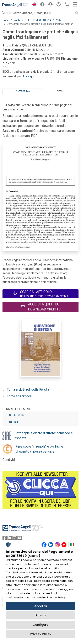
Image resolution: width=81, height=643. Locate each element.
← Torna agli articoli (17, 396)
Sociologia (16, 415)
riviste (17, 20)
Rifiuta (41, 615)
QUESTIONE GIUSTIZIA (38, 20)
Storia (13, 422)
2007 (58, 20)
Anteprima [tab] (23, 91)
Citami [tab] (61, 91)
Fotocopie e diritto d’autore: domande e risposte (44, 435)
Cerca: (6, 13)
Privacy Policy (40, 634)
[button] (33, 5)
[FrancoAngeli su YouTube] (19, 539)
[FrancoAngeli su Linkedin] (9, 539)
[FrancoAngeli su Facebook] (4, 539)
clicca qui (28, 76)
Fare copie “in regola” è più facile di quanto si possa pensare (39, 448)
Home (5, 20)
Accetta (40, 606)
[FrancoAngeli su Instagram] (14, 539)
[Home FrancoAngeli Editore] (15, 5)
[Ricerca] (77, 13)
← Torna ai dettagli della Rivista (25, 390)
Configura (40, 625)
